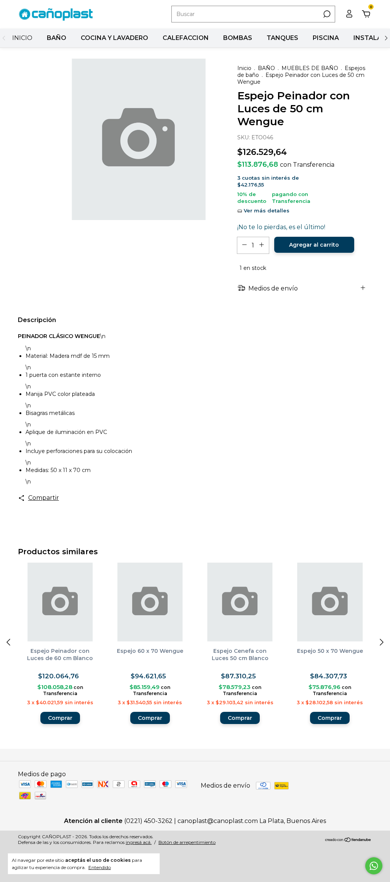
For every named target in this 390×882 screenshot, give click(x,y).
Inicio (244, 68)
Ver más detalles (265, 210)
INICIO (22, 37)
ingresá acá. (139, 842)
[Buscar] (326, 14)
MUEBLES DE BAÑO (309, 68)
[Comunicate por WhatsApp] (373, 865)
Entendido (99, 867)
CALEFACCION (186, 37)
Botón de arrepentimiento (187, 842)
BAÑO (56, 37)
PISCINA (326, 37)
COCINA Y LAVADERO (114, 37)
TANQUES (282, 37)
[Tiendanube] (348, 840)
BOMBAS (237, 37)
